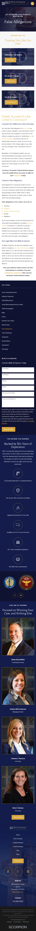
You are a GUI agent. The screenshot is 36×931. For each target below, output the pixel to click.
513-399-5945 (18, 901)
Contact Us (18, 861)
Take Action (10, 81)
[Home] (15, 3)
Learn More (10, 60)
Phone (4, 381)
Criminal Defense (18, 843)
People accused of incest (12, 211)
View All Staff (18, 817)
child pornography (7, 139)
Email (4, 387)
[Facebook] (8, 871)
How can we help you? (9, 399)
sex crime (26, 128)
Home (18, 835)
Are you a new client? (9, 393)
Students (7, 209)
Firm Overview (11, 102)
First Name (6, 369)
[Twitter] (18, 871)
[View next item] (21, 595)
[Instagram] (28, 871)
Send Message (8, 429)
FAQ (18, 850)
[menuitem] (18, 292)
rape (30, 136)
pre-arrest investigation (21, 248)
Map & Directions (18, 892)
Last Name (6, 375)
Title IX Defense (18, 846)
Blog (18, 854)
